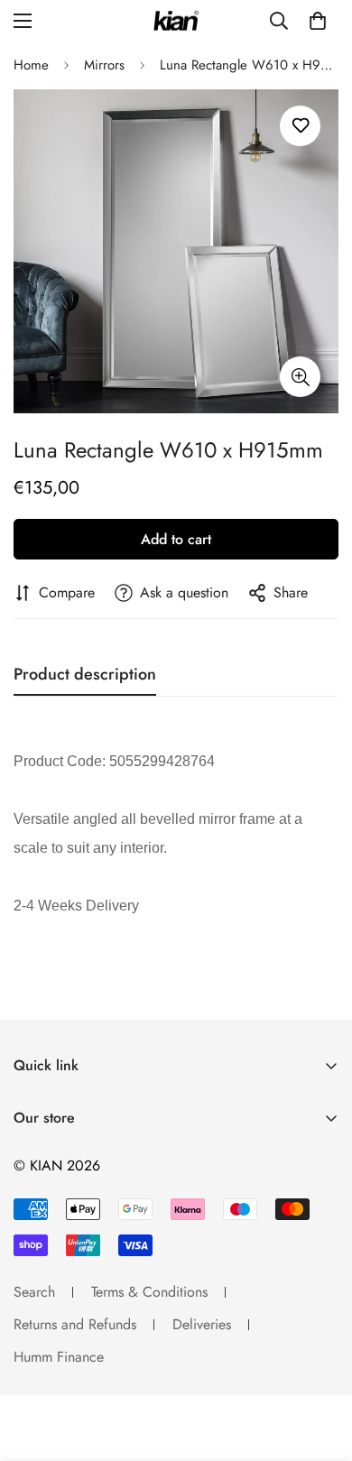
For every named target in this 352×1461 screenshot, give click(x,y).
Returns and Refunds (75, 1324)
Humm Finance (59, 1356)
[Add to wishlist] (300, 126)
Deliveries (201, 1324)
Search (34, 1291)
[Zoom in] (300, 376)
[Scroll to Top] (319, 1365)
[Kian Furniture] (176, 21)
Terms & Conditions (149, 1291)
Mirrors (104, 65)
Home (31, 65)
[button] (317, 21)
